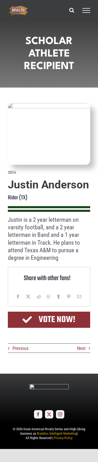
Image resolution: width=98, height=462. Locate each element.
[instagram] (60, 414)
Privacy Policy (63, 438)
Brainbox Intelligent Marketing (57, 433)
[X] (28, 296)
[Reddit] (38, 296)
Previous (20, 348)
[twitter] (49, 414)
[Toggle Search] (71, 10)
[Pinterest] (68, 296)
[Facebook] (18, 296)
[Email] (79, 296)
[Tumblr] (58, 296)
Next (81, 348)
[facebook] (38, 414)
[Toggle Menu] (86, 10)
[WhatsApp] (48, 296)
